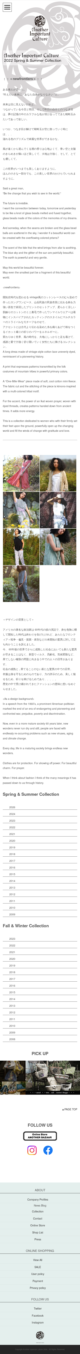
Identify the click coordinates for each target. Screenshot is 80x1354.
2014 (12, 881)
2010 (12, 907)
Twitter (38, 1308)
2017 (12, 861)
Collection (38, 1211)
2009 (12, 914)
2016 (12, 867)
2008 (12, 1039)
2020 (12, 840)
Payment (38, 1281)
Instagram (38, 1322)
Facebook (38, 1315)
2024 (12, 814)
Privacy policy (38, 1288)
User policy (37, 1274)
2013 (12, 887)
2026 (12, 807)
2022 (12, 827)
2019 (12, 847)
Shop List (37, 1232)
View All (37, 1260)
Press (37, 1239)
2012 (12, 894)
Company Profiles (37, 1199)
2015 (12, 874)
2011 (12, 901)
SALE (37, 1267)
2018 (12, 854)
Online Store (37, 1225)
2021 (12, 834)
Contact (37, 1218)
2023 (12, 820)
